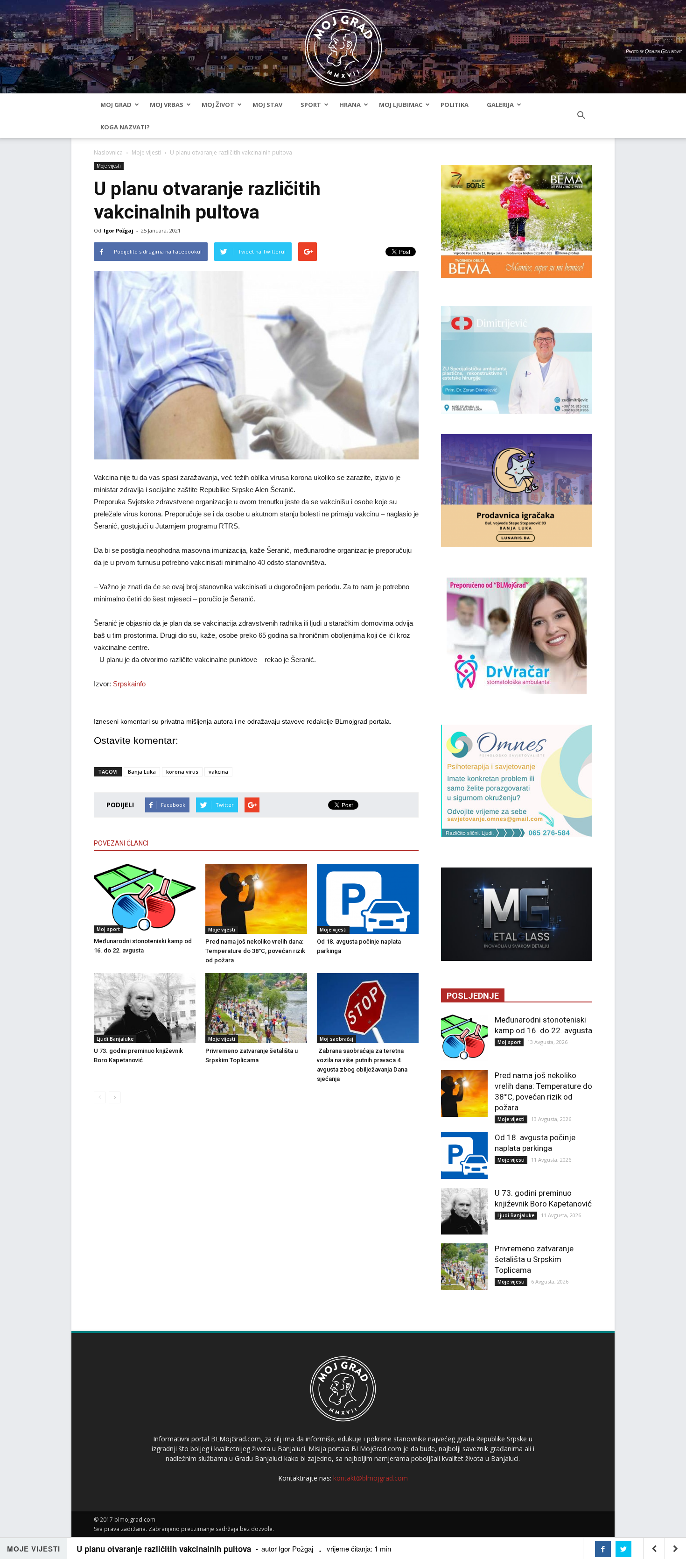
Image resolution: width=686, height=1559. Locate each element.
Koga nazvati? (125, 127)
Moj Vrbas (166, 104)
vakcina (218, 771)
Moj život (218, 104)
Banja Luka (142, 771)
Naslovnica (108, 152)
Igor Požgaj (118, 230)
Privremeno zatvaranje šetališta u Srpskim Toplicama (534, 1259)
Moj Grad (116, 104)
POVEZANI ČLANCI (121, 843)
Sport (311, 104)
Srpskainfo (129, 684)
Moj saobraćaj (336, 1039)
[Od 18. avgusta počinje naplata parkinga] (368, 899)
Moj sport (108, 929)
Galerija (500, 104)
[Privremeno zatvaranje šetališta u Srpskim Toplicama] (256, 1008)
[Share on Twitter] (623, 1549)
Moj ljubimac (400, 104)
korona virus (182, 771)
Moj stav (267, 104)
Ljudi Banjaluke (115, 1039)
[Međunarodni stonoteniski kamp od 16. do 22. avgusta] (145, 899)
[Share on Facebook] (603, 1549)
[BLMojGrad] (343, 43)
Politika (455, 104)
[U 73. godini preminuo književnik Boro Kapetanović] (145, 1008)
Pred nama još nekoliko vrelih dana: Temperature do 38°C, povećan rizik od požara (255, 951)
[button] (581, 116)
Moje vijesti (146, 152)
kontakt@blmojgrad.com (370, 1478)
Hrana (350, 104)
